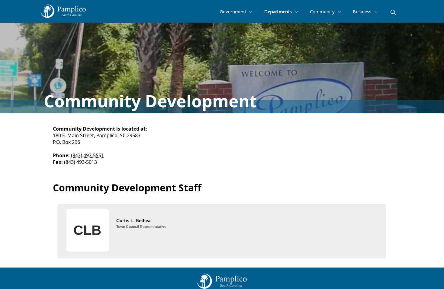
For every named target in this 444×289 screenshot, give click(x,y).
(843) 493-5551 (87, 155)
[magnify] (393, 12)
